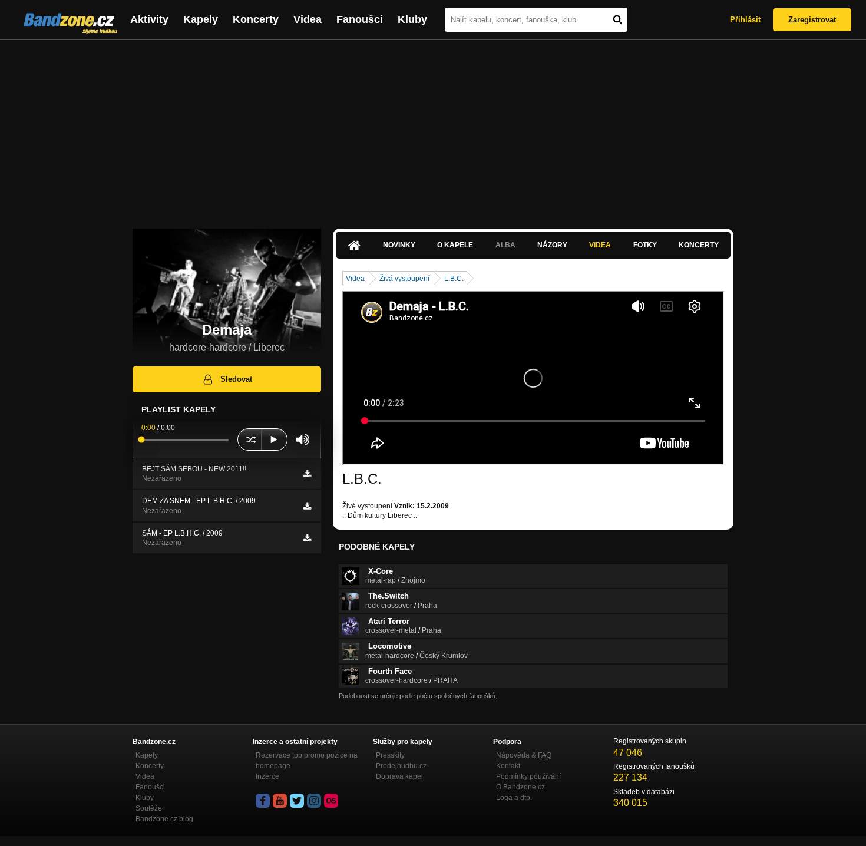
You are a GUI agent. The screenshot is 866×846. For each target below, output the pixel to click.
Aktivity (149, 19)
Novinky (399, 245)
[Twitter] (297, 801)
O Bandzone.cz (520, 787)
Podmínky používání (528, 776)
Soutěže (148, 808)
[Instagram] (314, 801)
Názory (552, 245)
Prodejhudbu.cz (401, 766)
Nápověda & (523, 755)
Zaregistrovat (812, 19)
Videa (307, 19)
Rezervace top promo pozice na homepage (307, 760)
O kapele (455, 245)
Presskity (390, 755)
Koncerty (256, 19)
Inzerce (267, 776)
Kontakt (508, 766)
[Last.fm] (331, 801)
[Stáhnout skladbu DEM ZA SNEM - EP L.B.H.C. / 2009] (307, 506)
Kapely (200, 19)
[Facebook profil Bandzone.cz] (263, 801)
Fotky (645, 245)
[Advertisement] (433, 128)
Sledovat (236, 379)
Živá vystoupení (404, 279)
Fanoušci (359, 19)
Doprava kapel (399, 776)
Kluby (412, 19)
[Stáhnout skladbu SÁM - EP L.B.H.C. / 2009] (307, 538)
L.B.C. (454, 279)
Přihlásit (745, 19)
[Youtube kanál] (280, 801)
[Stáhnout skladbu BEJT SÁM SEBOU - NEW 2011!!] (307, 474)
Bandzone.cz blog (164, 819)
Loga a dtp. (514, 798)
